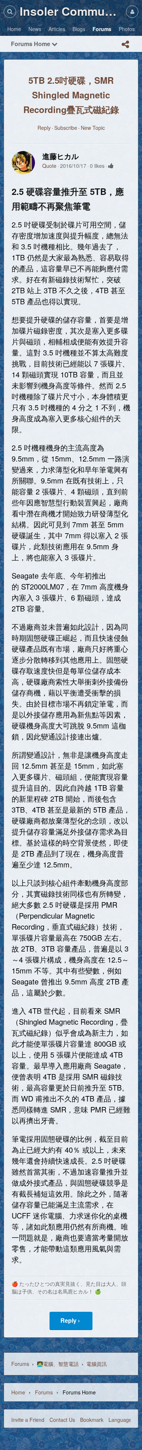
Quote (49, 165)
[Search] (10, 11)
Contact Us (62, 1419)
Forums (20, 1363)
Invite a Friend (27, 1419)
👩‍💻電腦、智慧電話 (58, 1363)
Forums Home (31, 43)
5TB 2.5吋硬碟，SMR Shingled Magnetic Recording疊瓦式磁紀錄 (71, 95)
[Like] (111, 165)
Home (18, 1392)
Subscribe (65, 127)
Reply (44, 127)
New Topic (93, 127)
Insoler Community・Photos (71, 11)
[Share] (125, 44)
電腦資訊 (96, 1363)
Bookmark (91, 1419)
